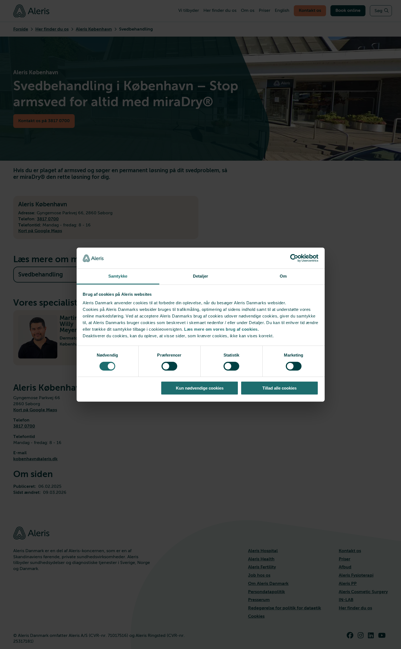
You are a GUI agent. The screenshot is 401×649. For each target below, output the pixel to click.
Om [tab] (283, 276)
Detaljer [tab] (200, 276)
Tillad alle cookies (279, 388)
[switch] (169, 366)
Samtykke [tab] (117, 276)
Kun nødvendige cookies (200, 388)
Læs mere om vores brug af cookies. (221, 329)
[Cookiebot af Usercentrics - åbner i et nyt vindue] (294, 258)
